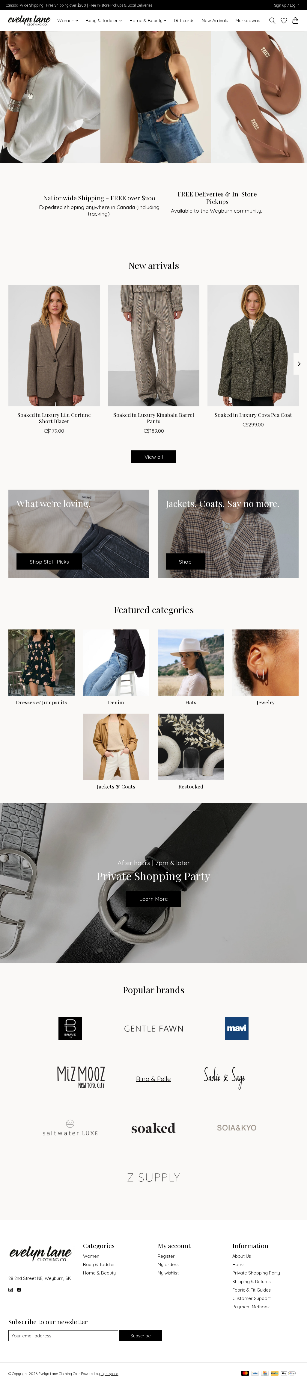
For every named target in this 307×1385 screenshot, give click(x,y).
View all (154, 456)
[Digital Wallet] (288, 1374)
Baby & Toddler (99, 1264)
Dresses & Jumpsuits (41, 702)
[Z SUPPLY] (153, 1178)
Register (166, 1256)
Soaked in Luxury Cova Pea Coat (253, 414)
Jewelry (266, 702)
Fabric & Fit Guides (251, 1290)
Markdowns (247, 20)
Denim (116, 702)
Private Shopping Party (256, 1273)
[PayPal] (275, 1374)
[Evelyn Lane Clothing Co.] (29, 20)
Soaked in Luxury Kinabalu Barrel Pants (153, 417)
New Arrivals (215, 20)
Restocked (190, 786)
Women (91, 1256)
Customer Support (251, 1298)
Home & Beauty (99, 1273)
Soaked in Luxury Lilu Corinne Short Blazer (54, 417)
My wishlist (168, 1273)
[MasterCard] (245, 1374)
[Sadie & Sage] (224, 1078)
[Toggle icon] (272, 20)
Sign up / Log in (287, 5)
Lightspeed (109, 1374)
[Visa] (255, 1374)
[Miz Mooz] (82, 1078)
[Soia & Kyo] (236, 1128)
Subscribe (140, 1336)
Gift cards (184, 20)
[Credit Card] (265, 1374)
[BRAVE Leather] (70, 1029)
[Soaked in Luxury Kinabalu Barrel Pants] (153, 345)
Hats (190, 702)
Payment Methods (251, 1307)
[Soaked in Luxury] (153, 1128)
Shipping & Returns (251, 1281)
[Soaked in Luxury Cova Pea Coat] (253, 345)
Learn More (153, 898)
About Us (241, 1256)
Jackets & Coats (116, 786)
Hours (238, 1264)
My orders (168, 1264)
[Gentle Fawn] (153, 1029)
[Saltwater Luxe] (70, 1128)
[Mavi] (236, 1029)
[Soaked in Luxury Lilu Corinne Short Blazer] (54, 345)
